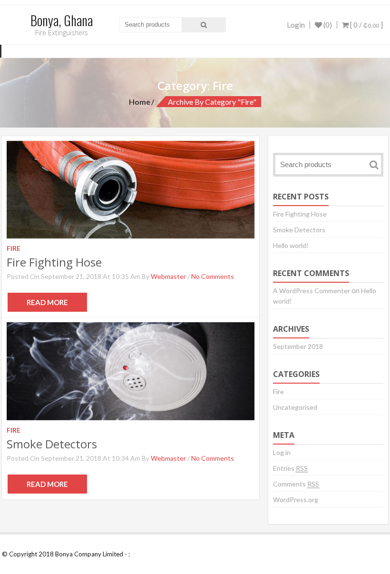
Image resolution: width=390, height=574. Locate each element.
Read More (47, 302)
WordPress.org (295, 499)
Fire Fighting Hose (54, 262)
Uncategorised (295, 407)
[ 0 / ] (366, 24)
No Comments (212, 276)
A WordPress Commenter (311, 291)
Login (296, 24)
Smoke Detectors (52, 444)
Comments (296, 484)
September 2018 (298, 346)
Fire (278, 391)
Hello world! (291, 245)
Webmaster (168, 276)
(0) (327, 25)
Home (139, 101)
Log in (282, 452)
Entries (290, 468)
